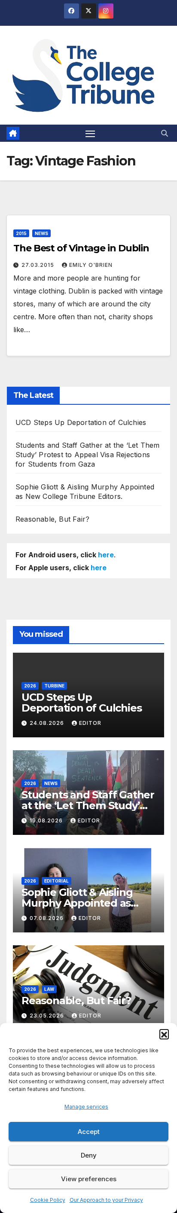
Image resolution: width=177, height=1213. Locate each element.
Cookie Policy (47, 1200)
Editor (90, 723)
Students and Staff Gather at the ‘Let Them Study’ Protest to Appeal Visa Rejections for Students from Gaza (87, 454)
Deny (89, 1155)
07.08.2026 (47, 918)
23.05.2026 (48, 1015)
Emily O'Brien (91, 265)
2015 (21, 233)
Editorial (56, 880)
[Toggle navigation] (90, 133)
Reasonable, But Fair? (52, 519)
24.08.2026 (48, 723)
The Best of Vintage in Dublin (81, 248)
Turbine (54, 685)
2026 (30, 685)
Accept (89, 1131)
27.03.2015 (38, 265)
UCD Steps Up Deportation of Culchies (80, 422)
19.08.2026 (47, 820)
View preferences (88, 1179)
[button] (164, 1034)
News (41, 233)
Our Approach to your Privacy (106, 1200)
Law (49, 989)
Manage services (86, 1106)
